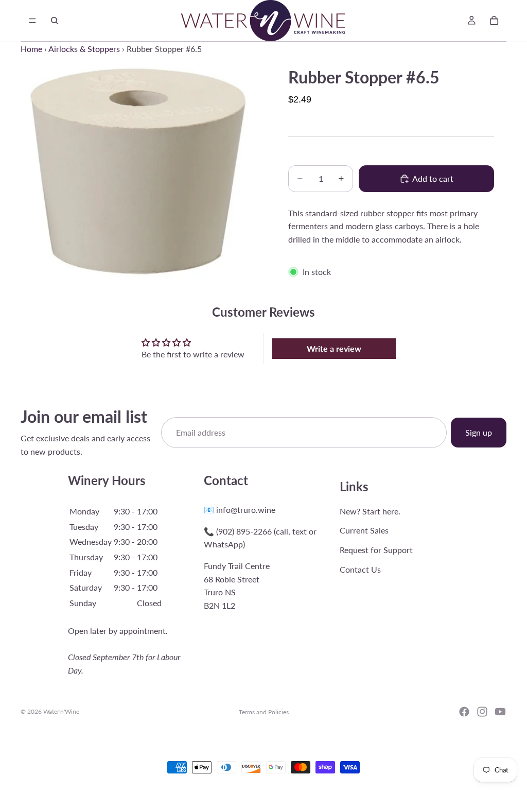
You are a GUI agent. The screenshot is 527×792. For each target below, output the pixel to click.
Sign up (478, 432)
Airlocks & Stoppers (84, 49)
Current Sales (364, 530)
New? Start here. (370, 510)
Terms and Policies (264, 712)
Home (31, 49)
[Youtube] (500, 711)
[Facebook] (464, 711)
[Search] (54, 20)
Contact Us (360, 569)
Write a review (334, 348)
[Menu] (32, 20)
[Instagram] (482, 711)
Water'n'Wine (61, 711)
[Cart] (494, 20)
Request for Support (376, 550)
